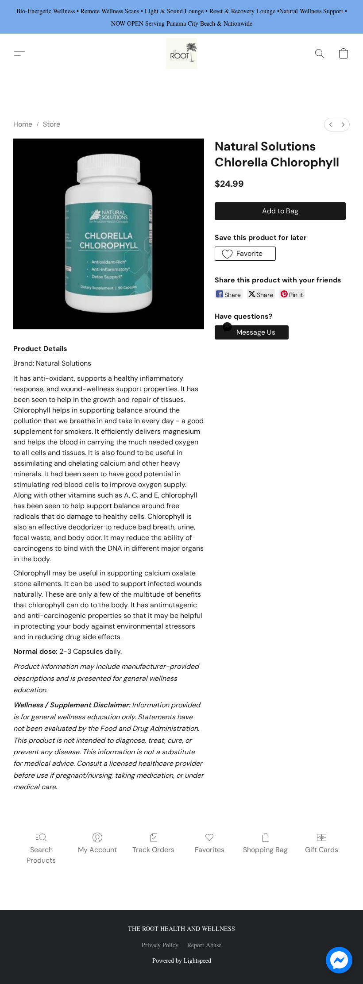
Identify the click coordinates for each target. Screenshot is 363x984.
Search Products (41, 855)
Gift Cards (321, 849)
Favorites (209, 849)
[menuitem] (330, 124)
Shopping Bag (265, 849)
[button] (181, 53)
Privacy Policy (160, 945)
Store (51, 124)
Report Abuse (204, 945)
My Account (97, 849)
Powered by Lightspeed (181, 960)
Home (22, 124)
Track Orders (153, 849)
